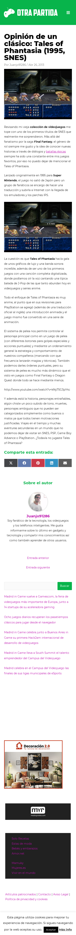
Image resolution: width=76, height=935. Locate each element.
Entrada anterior (38, 558)
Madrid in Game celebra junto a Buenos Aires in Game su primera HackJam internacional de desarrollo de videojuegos (36, 637)
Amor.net (18, 853)
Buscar (64, 585)
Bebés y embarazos (25, 848)
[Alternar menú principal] (68, 12)
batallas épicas (56, 151)
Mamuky (17, 863)
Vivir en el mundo (23, 872)
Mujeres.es (19, 867)
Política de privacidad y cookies (26, 899)
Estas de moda (22, 843)
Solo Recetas (20, 838)
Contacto (44, 894)
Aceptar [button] (51, 929)
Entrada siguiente (38, 567)
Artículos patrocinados (20, 894)
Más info (65, 929)
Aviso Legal (60, 894)
